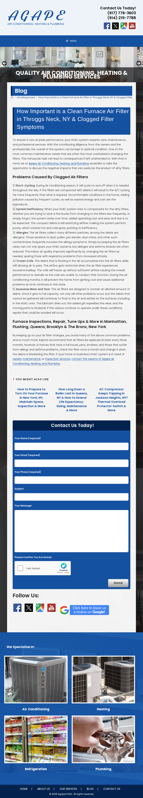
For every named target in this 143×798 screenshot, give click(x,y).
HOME (24, 789)
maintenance (32, 359)
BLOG (90, 789)
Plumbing (103, 769)
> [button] (138, 63)
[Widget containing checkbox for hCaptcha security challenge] (43, 568)
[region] (71, 64)
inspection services (57, 359)
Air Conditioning (35, 709)
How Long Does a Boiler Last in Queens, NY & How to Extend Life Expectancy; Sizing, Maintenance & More (71, 399)
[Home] (12, 97)
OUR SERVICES (68, 789)
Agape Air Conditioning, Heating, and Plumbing (59, 163)
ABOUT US (43, 789)
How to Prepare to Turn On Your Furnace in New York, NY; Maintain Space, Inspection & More (31, 397)
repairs (17, 359)
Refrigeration (36, 769)
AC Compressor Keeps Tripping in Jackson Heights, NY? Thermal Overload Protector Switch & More (111, 399)
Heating (103, 709)
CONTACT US (111, 789)
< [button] (4, 63)
